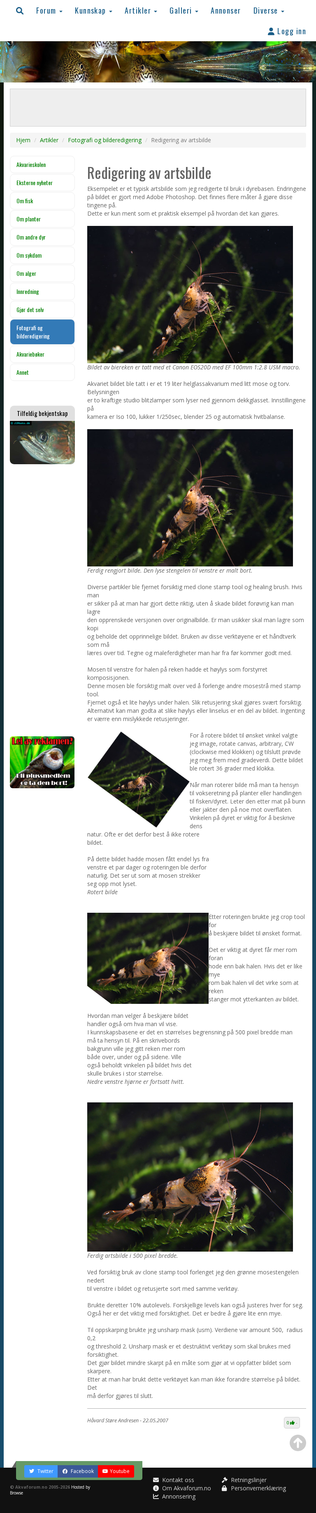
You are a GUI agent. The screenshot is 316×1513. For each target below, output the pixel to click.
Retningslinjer (248, 1480)
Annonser (226, 10)
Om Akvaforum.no (185, 1488)
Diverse (267, 10)
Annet (22, 372)
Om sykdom (29, 255)
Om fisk (24, 200)
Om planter (28, 218)
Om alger (26, 273)
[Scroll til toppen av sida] (298, 1443)
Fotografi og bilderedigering (105, 140)
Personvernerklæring (257, 1488)
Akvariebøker (30, 354)
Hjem (23, 140)
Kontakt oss (177, 1480)
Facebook (82, 1471)
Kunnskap (91, 10)
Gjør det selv (30, 309)
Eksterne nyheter (34, 182)
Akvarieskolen (31, 164)
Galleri (182, 10)
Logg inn (290, 30)
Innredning (27, 291)
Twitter (44, 1471)
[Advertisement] (42, 600)
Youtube (120, 1471)
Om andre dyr (31, 237)
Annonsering (177, 1496)
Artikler (139, 10)
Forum (47, 10)
